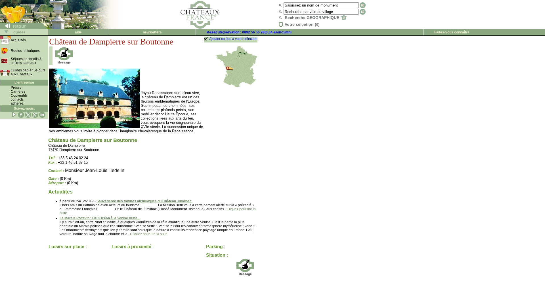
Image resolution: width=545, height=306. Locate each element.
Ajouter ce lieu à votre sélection (233, 39)
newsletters (152, 32)
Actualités (18, 40)
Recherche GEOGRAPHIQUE (312, 17)
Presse (16, 88)
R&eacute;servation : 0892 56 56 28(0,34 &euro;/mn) (249, 32)
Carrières (18, 92)
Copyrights (19, 95)
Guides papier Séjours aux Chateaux (28, 72)
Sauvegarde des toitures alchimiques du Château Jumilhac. (144, 201)
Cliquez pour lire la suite (148, 234)
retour (19, 26)
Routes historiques (25, 51)
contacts (17, 99)
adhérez (17, 103)
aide (78, 32)
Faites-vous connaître (451, 32)
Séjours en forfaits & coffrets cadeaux (26, 61)
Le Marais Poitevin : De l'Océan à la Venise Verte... (100, 218)
